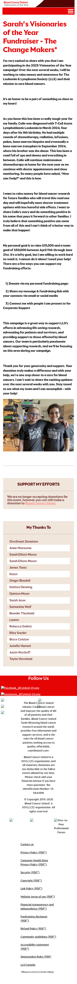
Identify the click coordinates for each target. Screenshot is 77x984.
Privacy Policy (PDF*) (34, 852)
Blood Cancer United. (40, 503)
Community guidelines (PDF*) (38, 936)
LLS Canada (28, 965)
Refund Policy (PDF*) (33, 928)
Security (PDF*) (30, 872)
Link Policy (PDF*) (32, 888)
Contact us (27, 844)
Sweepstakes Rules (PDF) (36, 956)
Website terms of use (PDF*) (38, 896)
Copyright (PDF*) (31, 880)
